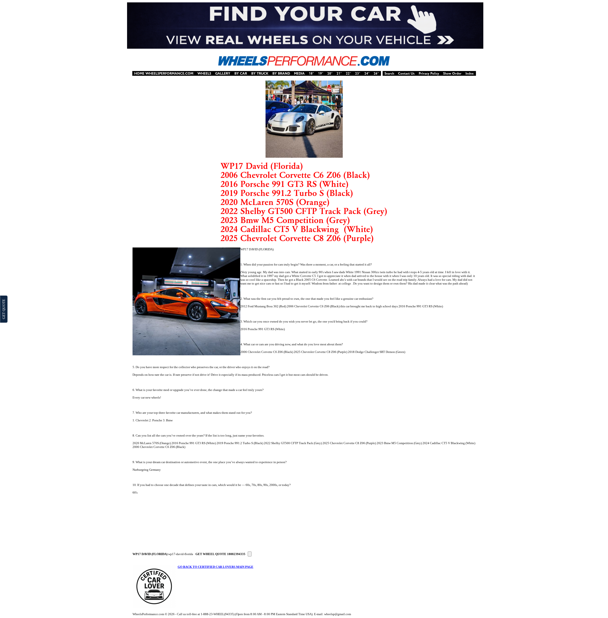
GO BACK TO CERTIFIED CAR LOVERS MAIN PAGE (215, 567)
